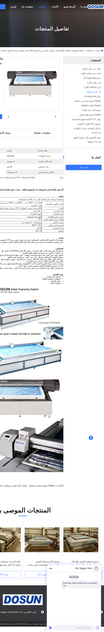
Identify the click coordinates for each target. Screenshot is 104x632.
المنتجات (42, 7)
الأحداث (55, 7)
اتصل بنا (84, 7)
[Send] (50, 628)
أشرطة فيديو (69, 7)
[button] (93, 546)
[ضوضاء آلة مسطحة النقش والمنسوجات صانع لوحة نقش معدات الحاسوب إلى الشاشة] (42, 540)
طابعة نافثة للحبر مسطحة (15, 486)
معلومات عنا (27, 7)
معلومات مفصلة (42, 132)
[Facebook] (90, 437)
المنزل (13, 7)
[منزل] (96, 7)
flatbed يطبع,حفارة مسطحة (42, 486)
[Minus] (50, 568)
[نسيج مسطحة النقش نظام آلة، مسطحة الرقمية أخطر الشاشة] (80, 540)
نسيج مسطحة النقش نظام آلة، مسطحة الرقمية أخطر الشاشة (84, 563)
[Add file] (97, 628)
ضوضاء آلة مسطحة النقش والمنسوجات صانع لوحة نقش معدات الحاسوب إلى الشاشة (43, 563)
